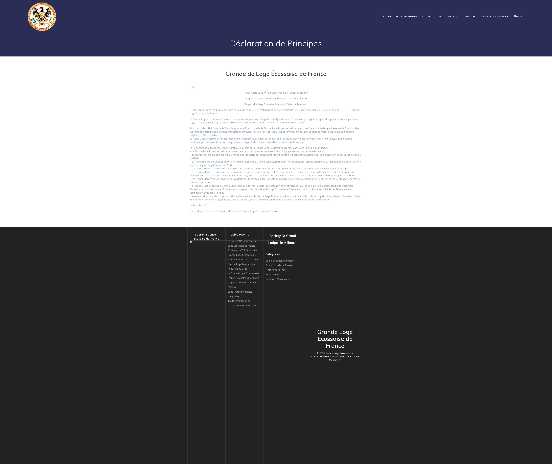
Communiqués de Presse (279, 265)
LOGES (439, 16)
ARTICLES (426, 16)
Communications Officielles (280, 260)
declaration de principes (494, 16)
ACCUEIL (387, 16)
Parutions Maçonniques (278, 279)
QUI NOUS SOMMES (407, 16)
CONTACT (452, 16)
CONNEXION (468, 16)
